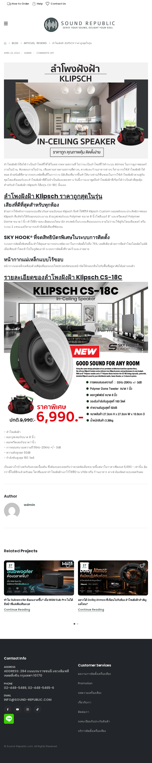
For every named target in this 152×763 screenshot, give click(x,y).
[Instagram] (27, 709)
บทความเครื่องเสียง (89, 693)
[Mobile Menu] (7, 23)
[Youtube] (17, 709)
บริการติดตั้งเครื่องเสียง (92, 731)
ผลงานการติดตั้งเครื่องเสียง (94, 674)
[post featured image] (39, 577)
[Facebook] (7, 709)
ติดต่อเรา (83, 712)
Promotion (85, 683)
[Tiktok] (37, 709)
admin (27, 53)
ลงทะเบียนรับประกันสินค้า (94, 721)
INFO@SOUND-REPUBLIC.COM (27, 699)
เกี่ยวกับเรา (84, 702)
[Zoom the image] (9, 716)
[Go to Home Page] (5, 43)
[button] (74, 624)
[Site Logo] (79, 25)
